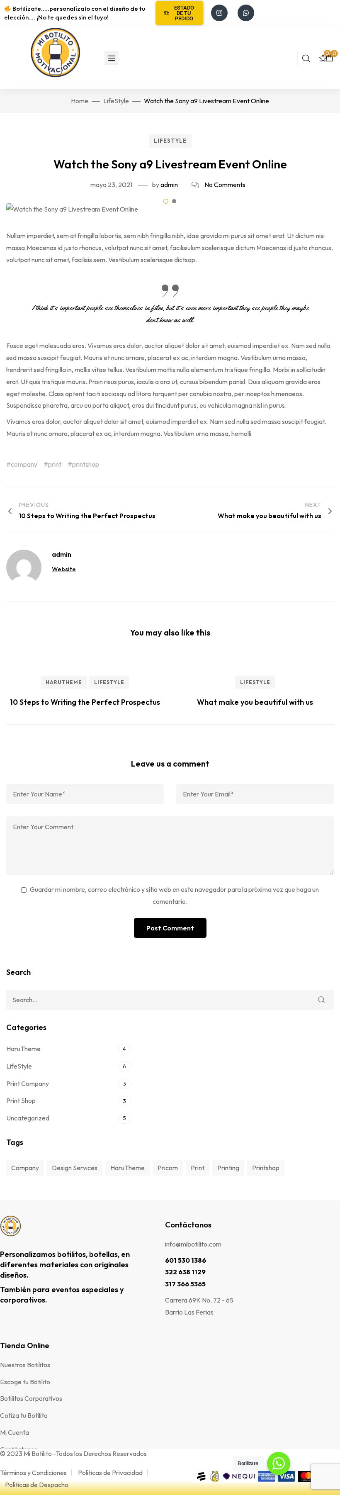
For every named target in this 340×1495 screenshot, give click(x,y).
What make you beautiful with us (255, 702)
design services (74, 1168)
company (24, 464)
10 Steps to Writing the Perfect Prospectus (85, 702)
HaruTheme (64, 682)
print (54, 464)
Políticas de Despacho (36, 1484)
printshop (85, 464)
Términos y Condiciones (33, 1472)
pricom (168, 1168)
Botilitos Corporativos (31, 1398)
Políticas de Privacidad (110, 1472)
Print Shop (21, 1100)
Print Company (27, 1083)
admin (169, 184)
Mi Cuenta (14, 1432)
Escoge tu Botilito (25, 1382)
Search (321, 1000)
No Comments (224, 184)
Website (64, 569)
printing (228, 1168)
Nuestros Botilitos (25, 1365)
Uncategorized (27, 1118)
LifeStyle (170, 140)
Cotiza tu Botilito (24, 1415)
